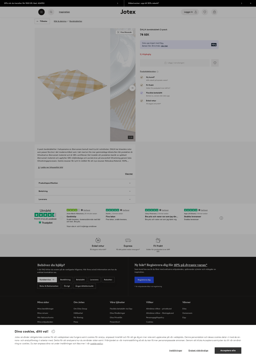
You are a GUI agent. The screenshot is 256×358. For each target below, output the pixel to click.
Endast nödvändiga (198, 350)
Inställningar (175, 350)
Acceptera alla (228, 350)
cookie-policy (96, 343)
